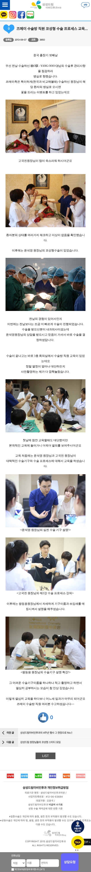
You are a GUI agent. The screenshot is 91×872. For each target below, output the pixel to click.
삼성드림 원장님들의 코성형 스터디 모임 (40, 742)
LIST (45, 756)
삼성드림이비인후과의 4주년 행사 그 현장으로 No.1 (46, 732)
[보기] (42, 869)
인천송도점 (80, 776)
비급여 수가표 (56, 804)
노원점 (38, 775)
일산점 (66, 775)
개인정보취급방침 (57, 787)
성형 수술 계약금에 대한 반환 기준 (45, 808)
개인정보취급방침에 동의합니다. (27, 869)
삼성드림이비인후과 (35, 787)
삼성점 (24, 775)
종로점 (52, 775)
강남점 (10, 775)
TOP (85, 842)
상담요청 (70, 862)
